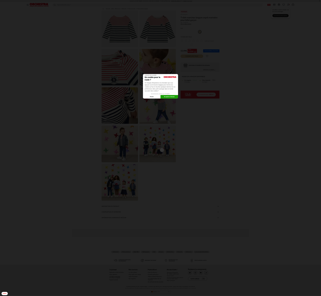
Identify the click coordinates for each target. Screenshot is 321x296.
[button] (5, 293)
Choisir (152, 96)
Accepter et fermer (169, 96)
